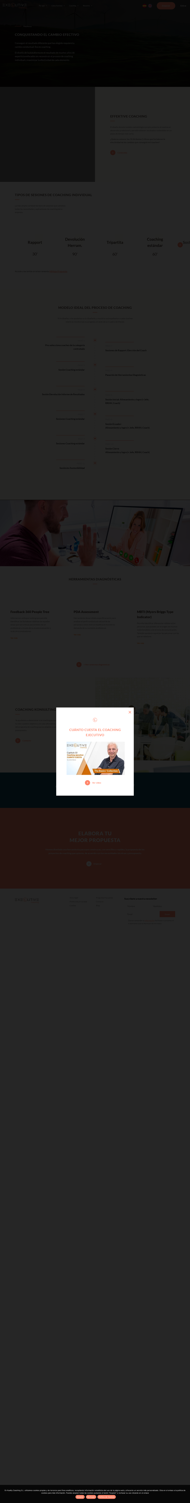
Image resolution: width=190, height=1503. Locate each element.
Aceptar (80, 1497)
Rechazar (91, 1497)
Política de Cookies (107, 1497)
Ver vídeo (96, 782)
